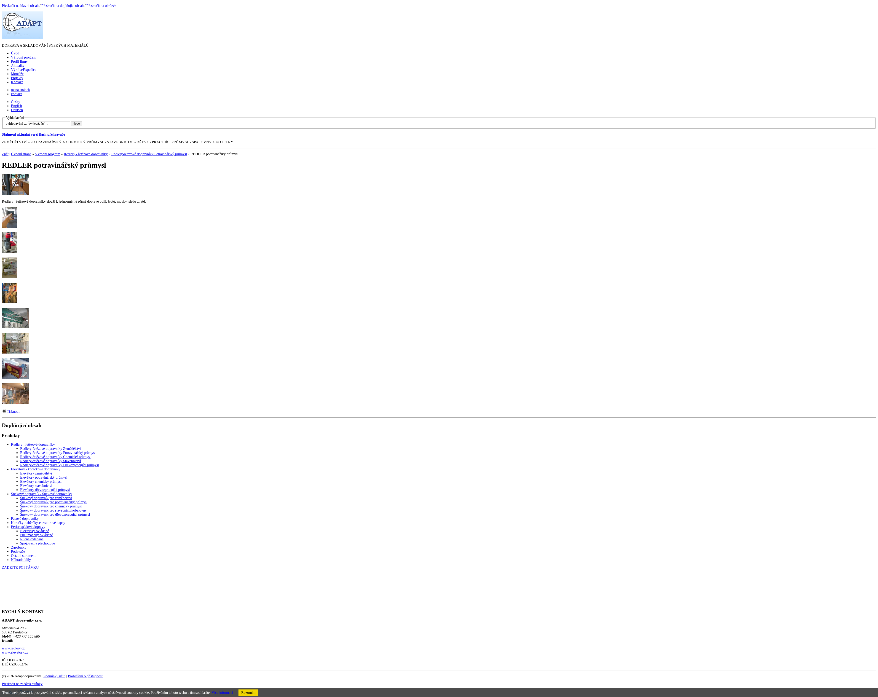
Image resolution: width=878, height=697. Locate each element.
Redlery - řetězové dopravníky (86, 154)
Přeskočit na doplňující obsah (62, 6)
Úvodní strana (21, 154)
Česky (15, 102)
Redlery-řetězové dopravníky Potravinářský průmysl (149, 154)
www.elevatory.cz (15, 652)
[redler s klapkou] (9, 302)
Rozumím (248, 692)
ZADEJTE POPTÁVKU (20, 567)
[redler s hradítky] (9, 226)
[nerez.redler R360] (15, 403)
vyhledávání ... (16, 123)
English (16, 106)
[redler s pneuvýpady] (15, 327)
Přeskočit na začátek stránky (22, 684)
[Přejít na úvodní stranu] (22, 38)
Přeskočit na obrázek (101, 6)
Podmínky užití (54, 676)
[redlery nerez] (9, 277)
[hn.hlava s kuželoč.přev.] (9, 252)
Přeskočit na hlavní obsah (20, 6)
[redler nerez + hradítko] (15, 352)
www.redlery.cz (13, 648)
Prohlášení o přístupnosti (85, 676)
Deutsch (17, 110)
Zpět (5, 154)
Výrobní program (47, 154)
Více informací (222, 692)
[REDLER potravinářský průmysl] (15, 194)
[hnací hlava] (15, 377)
